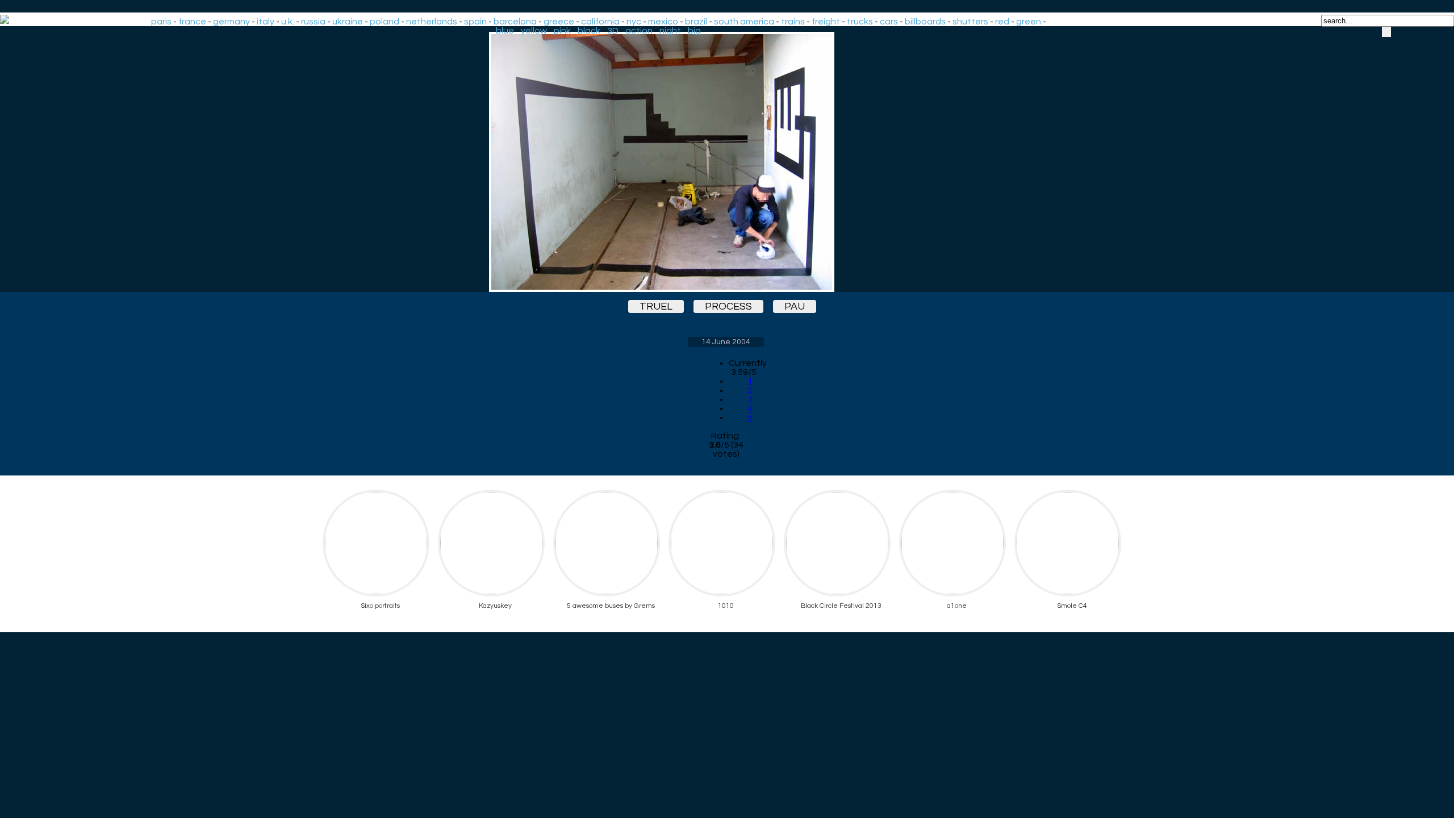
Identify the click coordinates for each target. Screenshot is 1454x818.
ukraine (347, 21)
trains (793, 21)
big (694, 30)
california (600, 21)
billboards (925, 21)
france (192, 21)
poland (384, 21)
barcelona (515, 21)
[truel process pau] (725, 162)
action (639, 30)
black (589, 30)
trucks (860, 21)
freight (826, 21)
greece (559, 21)
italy (265, 21)
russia (313, 21)
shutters (970, 21)
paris (161, 21)
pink (562, 30)
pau (794, 306)
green (1028, 21)
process (728, 306)
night (670, 30)
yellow (534, 30)
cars (889, 21)
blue (505, 30)
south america (744, 21)
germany (231, 21)
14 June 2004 (725, 342)
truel (656, 306)
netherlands (431, 21)
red (1002, 21)
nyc (633, 21)
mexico (663, 21)
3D (613, 30)
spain (475, 21)
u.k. (287, 21)
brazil (696, 21)
